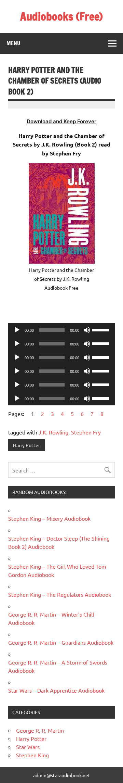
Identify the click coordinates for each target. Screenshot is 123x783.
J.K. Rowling (53, 432)
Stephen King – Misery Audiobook (49, 518)
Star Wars (28, 746)
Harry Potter (26, 445)
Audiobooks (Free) (61, 16)
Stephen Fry (86, 432)
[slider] (101, 329)
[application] (61, 330)
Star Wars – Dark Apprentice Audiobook (56, 690)
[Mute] (86, 330)
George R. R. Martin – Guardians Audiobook (60, 642)
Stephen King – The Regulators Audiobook (59, 594)
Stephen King (32, 755)
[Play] (17, 330)
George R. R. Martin (40, 730)
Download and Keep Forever (61, 121)
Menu (13, 43)
